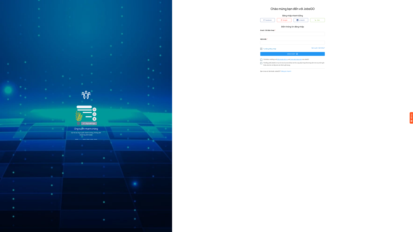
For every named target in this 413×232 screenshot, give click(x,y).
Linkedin (302, 20)
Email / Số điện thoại (267, 30)
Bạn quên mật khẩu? (318, 48)
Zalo (318, 20)
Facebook (268, 20)
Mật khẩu (263, 39)
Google (284, 20)
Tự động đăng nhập (269, 49)
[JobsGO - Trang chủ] (86, 95)
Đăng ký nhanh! (286, 71)
